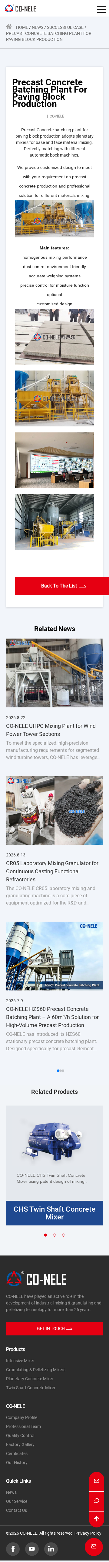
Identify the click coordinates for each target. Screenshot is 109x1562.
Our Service (16, 1501)
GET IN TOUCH (51, 1328)
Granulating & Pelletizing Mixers (35, 1369)
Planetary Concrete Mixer (29, 1378)
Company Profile (21, 1417)
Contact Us (16, 1510)
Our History (17, 1462)
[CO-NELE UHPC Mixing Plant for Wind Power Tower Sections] (54, 672)
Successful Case (65, 27)
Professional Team (23, 1426)
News (37, 27)
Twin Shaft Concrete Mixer (30, 1387)
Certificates (17, 1453)
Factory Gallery (20, 1444)
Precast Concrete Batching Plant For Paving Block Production (48, 36)
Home (22, 27)
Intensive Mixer (20, 1360)
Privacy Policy (88, 1533)
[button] (58, 1070)
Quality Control (20, 1435)
